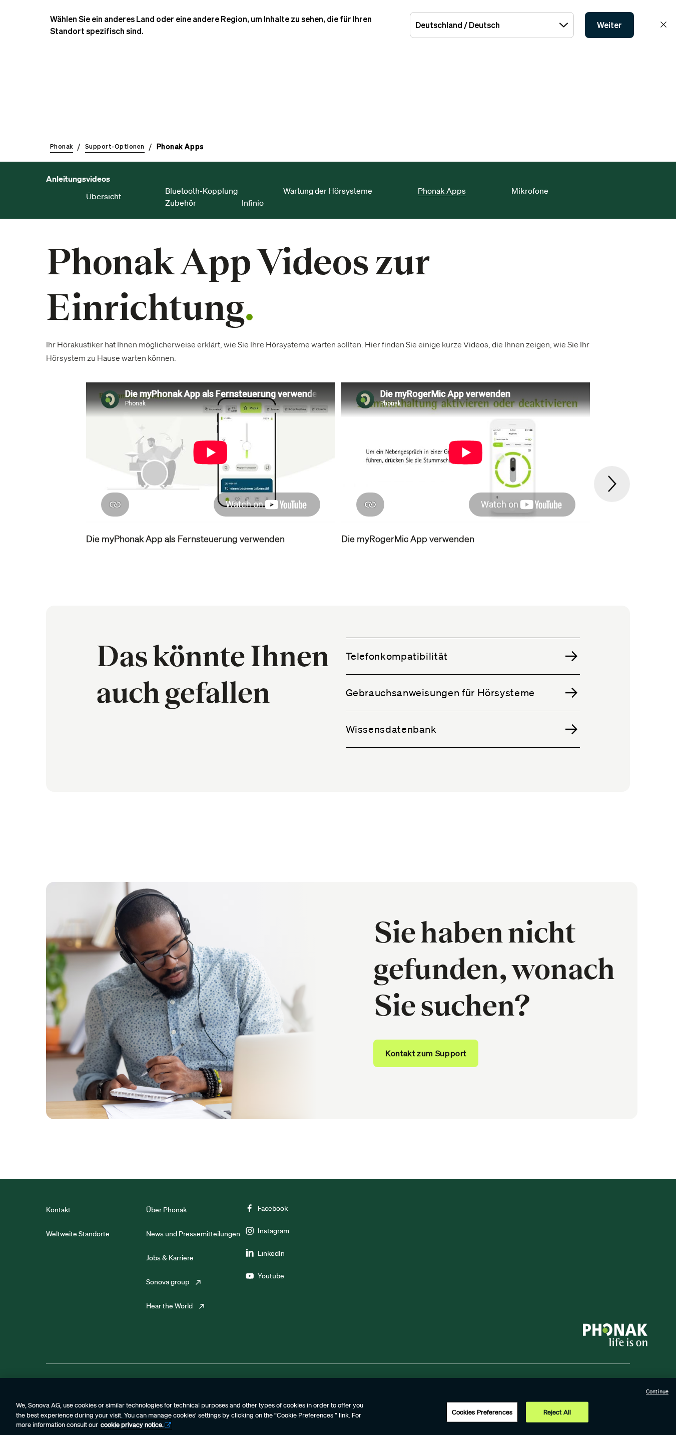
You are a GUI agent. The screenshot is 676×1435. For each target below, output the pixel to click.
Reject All (557, 1411)
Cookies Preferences (482, 1411)
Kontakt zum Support (425, 1053)
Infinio (253, 203)
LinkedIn (271, 1253)
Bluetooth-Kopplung (201, 191)
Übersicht (103, 196)
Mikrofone (529, 191)
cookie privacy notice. (132, 1424)
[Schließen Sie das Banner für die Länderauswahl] (663, 24)
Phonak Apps (442, 191)
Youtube (271, 1275)
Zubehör (180, 203)
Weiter (609, 25)
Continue (657, 1391)
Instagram (273, 1230)
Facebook (273, 1208)
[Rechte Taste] (612, 484)
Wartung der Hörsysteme (327, 191)
